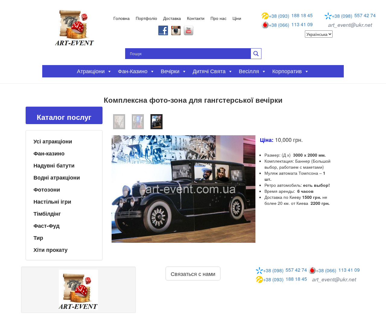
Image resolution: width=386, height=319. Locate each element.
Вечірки (170, 71)
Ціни (237, 18)
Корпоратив (287, 71)
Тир (38, 238)
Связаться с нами (193, 273)
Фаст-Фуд (46, 226)
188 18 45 (291, 15)
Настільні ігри (52, 201)
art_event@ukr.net (350, 24)
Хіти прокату (50, 250)
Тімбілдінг (47, 213)
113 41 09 (291, 24)
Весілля (249, 71)
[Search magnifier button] (256, 53)
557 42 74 (354, 15)
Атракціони (91, 71)
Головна (121, 18)
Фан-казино (49, 153)
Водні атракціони (56, 177)
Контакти (195, 18)
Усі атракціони (52, 141)
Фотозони (46, 189)
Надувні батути (53, 165)
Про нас (218, 18)
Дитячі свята (209, 71)
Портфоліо (146, 18)
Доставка (172, 18)
